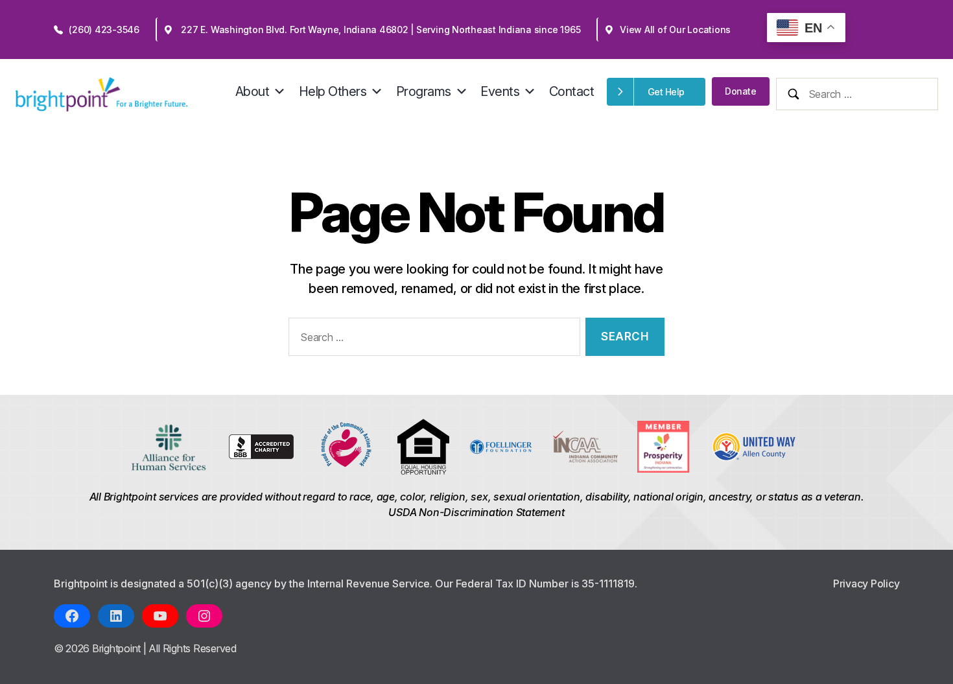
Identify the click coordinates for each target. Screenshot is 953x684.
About (252, 91)
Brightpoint (117, 648)
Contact (571, 91)
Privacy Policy (866, 583)
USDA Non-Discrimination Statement (476, 512)
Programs (423, 91)
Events (499, 91)
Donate (740, 91)
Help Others (333, 91)
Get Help (666, 91)
